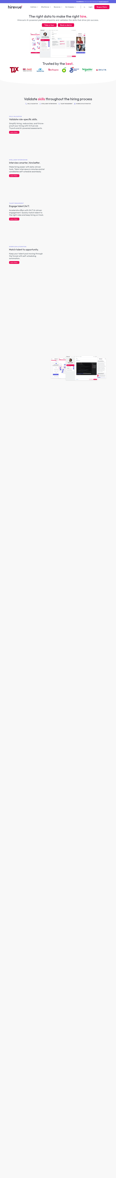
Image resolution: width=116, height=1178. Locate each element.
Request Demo (102, 7)
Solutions (33, 7)
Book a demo (66, 25)
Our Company (69, 7)
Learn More (14, 132)
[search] (84, 7)
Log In (90, 7)
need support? (104, 1)
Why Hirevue (45, 7)
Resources (57, 7)
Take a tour (49, 25)
